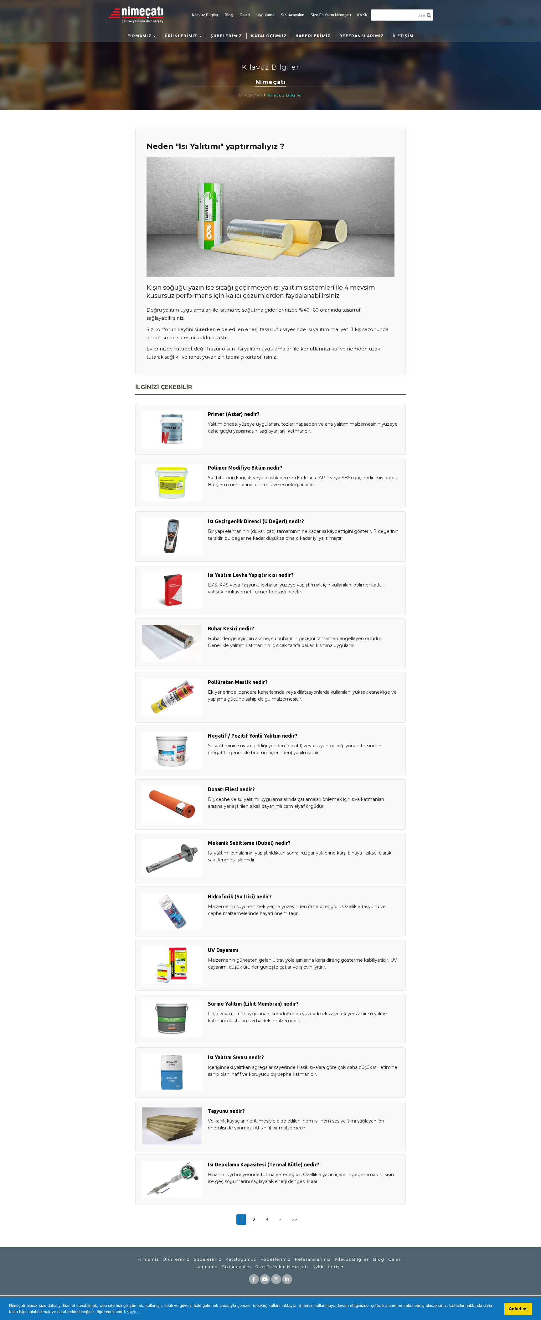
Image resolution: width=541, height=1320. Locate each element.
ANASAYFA (250, 95)
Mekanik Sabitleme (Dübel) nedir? (249, 843)
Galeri (245, 15)
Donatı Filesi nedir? (231, 789)
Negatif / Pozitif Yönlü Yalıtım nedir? (252, 736)
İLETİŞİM (403, 36)
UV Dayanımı (223, 950)
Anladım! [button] (518, 1308)
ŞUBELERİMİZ (226, 36)
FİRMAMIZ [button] (140, 36)
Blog (229, 15)
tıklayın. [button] (131, 1311)
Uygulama (265, 15)
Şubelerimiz (207, 1259)
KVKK (362, 15)
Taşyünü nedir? (226, 1111)
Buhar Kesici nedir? (231, 628)
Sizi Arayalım (292, 15)
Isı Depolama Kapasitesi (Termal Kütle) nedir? (263, 1164)
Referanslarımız (313, 1259)
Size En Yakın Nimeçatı (331, 15)
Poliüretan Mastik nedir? (238, 682)
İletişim (336, 1266)
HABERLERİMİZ (313, 36)
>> (294, 1220)
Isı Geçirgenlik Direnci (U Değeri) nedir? (256, 521)
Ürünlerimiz (176, 1259)
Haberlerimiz (275, 1259)
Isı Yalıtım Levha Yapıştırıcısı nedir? (251, 575)
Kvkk (318, 1266)
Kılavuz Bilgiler (205, 15)
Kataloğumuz (240, 1259)
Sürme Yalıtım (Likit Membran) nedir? (253, 1004)
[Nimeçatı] (139, 14)
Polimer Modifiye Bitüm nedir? (245, 468)
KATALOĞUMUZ (269, 36)
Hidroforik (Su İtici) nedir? (240, 896)
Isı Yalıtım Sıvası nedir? (236, 1057)
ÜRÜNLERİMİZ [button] (181, 36)
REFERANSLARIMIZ (361, 36)
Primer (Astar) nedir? (234, 414)
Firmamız (148, 1259)
